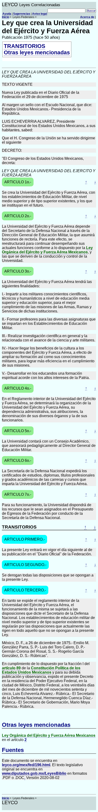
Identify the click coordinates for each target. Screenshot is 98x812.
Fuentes (13, 750)
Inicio (5, 17)
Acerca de (87, 17)
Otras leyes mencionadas (37, 52)
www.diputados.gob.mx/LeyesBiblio (34, 773)
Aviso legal (39, 13)
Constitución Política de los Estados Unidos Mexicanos (41, 670)
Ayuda (6, 13)
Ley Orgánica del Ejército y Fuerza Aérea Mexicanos (47, 250)
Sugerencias (21, 13)
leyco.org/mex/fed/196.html (26, 765)
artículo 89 (11, 668)
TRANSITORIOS (24, 46)
